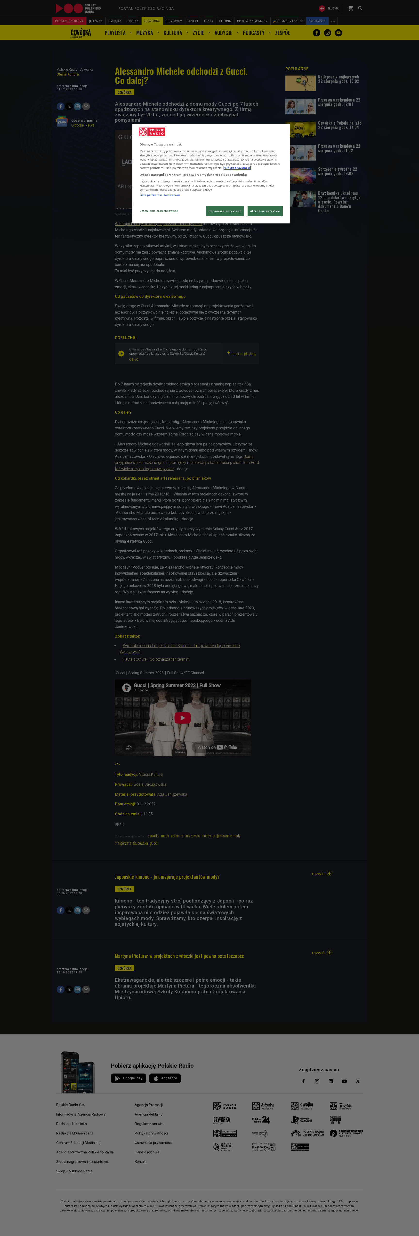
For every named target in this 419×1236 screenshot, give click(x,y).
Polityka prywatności (237, 168)
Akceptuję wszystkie (265, 211)
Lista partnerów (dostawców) (160, 195)
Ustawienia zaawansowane (159, 211)
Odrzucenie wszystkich (225, 211)
